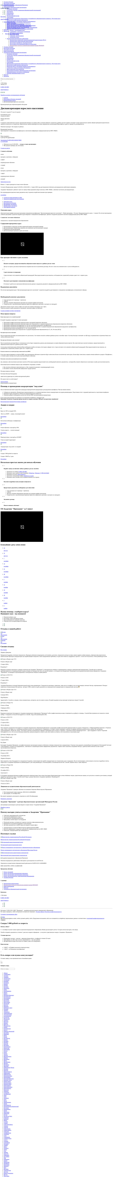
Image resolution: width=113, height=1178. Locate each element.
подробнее (3, 195)
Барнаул (6, 984)
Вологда (6, 1005)
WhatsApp (31, 473)
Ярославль (6, 1176)
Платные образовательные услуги (16, 73)
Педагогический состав (13, 15)
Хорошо (3, 920)
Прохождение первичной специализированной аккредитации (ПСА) (28, 40)
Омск (5, 1095)
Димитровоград (8, 1013)
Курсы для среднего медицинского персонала (19, 24)
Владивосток (7, 996)
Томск (5, 1149)
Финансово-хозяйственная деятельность (17, 20)
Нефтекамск (7, 1073)
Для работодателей (9, 49)
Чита (5, 1167)
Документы (10, 11)
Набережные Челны (9, 1067)
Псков (5, 1110)
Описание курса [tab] (8, 201)
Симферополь (7, 1133)
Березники (6, 988)
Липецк (6, 1055)
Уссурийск (6, 1156)
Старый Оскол (7, 1138)
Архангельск (7, 978)
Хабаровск (6, 1159)
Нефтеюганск (7, 1074)
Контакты (6, 31)
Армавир (6, 977)
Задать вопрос (4, 381)
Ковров (6, 1039)
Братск (5, 992)
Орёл (5, 1096)
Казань (5, 1027)
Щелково (6, 1169)
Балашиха (6, 982)
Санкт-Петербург (8, 1124)
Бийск (5, 989)
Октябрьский (7, 1094)
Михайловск (7, 1062)
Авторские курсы (14, 37)
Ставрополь (7, 1137)
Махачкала (6, 1059)
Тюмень (6, 1152)
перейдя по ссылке (29, 475)
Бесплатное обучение (9, 3)
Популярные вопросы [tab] (9, 207)
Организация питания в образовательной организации (21, 70)
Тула (5, 1151)
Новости (6, 29)
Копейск (6, 1042)
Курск (5, 1052)
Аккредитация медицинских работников (17, 38)
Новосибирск (7, 1085)
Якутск (5, 1174)
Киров (5, 1037)
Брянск (5, 994)
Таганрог (6, 1144)
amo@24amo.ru (4, 19)
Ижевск (6, 1023)
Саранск (6, 1126)
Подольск (6, 1108)
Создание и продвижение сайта (9, 914)
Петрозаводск (7, 1105)
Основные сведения (12, 9)
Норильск (6, 1089)
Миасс (5, 1060)
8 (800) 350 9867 (5, 8)
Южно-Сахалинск (8, 1173)
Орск (5, 1099)
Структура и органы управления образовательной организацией (24, 10)
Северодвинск (7, 1130)
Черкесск (6, 1166)
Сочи (5, 1135)
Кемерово (6, 1034)
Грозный (6, 1009)
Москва (6, 1063)
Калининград (7, 1028)
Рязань (5, 1120)
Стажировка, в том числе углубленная (20, 31)
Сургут (5, 1140)
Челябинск (6, 1163)
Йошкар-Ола (7, 1026)
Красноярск (7, 1049)
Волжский (6, 1003)
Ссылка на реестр (5, 148)
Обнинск (6, 1091)
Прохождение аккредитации (11, 883)
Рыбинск (6, 1119)
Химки (5, 1160)
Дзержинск (7, 1012)
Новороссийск (7, 1084)
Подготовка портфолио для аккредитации (21, 42)
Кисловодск (7, 1038)
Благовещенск (7, 991)
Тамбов (6, 1145)
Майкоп (6, 1057)
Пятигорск (6, 1112)
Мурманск (6, 1064)
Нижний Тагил (8, 1080)
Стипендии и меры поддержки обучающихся (18, 22)
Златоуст (6, 1020)
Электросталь (7, 1170)
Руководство (10, 14)
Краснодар (6, 1048)
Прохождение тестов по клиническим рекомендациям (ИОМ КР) (27, 45)
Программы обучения (9, 22)
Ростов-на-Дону (8, 1116)
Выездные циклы (14, 34)
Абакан (6, 973)
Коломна (6, 1041)
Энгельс (6, 1172)
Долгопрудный (8, 1014)
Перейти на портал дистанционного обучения (13, 95)
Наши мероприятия (9, 6)
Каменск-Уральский (9, 1031)
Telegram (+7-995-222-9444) (42, 473)
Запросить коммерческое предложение (14, 199)
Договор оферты (40, 911)
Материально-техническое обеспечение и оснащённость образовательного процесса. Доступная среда (33, 18)
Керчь (5, 1035)
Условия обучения (8, 2)
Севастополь (7, 1128)
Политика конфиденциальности (53, 911)
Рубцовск (6, 1117)
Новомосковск (7, 1083)
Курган (5, 1051)
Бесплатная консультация (7, 401)
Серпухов (6, 1131)
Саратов (6, 1127)
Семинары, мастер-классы (17, 35)
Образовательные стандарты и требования (18, 72)
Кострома (3, 16)
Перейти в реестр (5, 807)
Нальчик (6, 1069)
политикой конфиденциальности (95, 918)
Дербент (6, 1010)
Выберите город (8, 1007)
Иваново (6, 1021)
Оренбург (6, 1098)
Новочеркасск (7, 1088)
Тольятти (6, 1148)
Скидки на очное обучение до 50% (13, 197)
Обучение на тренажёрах (16, 33)
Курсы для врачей (11, 23)
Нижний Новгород (9, 1078)
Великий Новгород (9, 995)
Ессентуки (6, 1017)
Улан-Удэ (6, 1153)
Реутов (5, 1115)
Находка (6, 1070)
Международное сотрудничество (15, 69)
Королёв (6, 1044)
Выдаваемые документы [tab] (10, 204)
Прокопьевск (7, 1109)
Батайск (6, 985)
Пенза (5, 1101)
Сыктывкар (7, 1142)
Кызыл (5, 1053)
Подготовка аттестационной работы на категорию (23, 44)
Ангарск (6, 975)
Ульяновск (6, 1155)
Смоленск (6, 1134)
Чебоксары (6, 1162)
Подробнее (3, 416)
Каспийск (6, 1032)
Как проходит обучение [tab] (10, 203)
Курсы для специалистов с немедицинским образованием (22, 27)
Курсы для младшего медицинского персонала (19, 26)
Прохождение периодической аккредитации (21, 41)
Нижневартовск (8, 1076)
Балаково (6, 981)
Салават (6, 1121)
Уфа (5, 1158)
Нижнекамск (7, 1077)
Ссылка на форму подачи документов (10, 310)
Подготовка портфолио (20, 401)
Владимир (6, 999)
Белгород (6, 987)
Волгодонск (7, 1002)
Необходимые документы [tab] (10, 205)
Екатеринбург (7, 1016)
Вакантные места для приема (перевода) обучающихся (21, 21)
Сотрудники (10, 17)
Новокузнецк (7, 1081)
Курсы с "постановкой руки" (17, 30)
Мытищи (6, 1066)
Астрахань (6, 980)
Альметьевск (7, 974)
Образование (10, 13)
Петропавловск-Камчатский (11, 1106)
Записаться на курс (6, 181)
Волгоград (6, 1000)
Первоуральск (7, 1102)
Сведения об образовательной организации (15, 7)
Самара (6, 1123)
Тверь (5, 1146)
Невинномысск (8, 1071)
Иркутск (6, 1024)
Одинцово (6, 1092)
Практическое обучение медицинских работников (20, 29)
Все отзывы (4, 649)
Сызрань (6, 1141)
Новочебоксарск (8, 1087)
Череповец (6, 1165)
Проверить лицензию (6, 798)
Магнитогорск (7, 1056)
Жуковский (7, 1019)
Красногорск (7, 1046)
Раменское (6, 1113)
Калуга (5, 1030)
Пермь (5, 1103)
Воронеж (6, 1006)
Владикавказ (7, 998)
